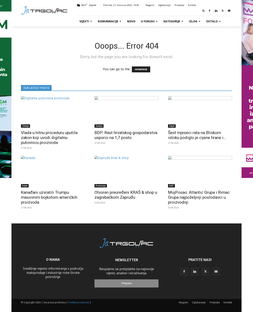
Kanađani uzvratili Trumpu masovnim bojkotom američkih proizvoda (49, 197)
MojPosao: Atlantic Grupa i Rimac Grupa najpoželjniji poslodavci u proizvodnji (199, 197)
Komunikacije (108, 21)
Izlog (193, 21)
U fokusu (148, 21)
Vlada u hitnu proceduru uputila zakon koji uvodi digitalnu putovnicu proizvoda (49, 137)
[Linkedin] (216, 10)
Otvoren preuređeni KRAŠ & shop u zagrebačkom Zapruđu (125, 195)
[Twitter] (223, 10)
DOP (171, 185)
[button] (204, 10)
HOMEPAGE (141, 69)
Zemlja (25, 126)
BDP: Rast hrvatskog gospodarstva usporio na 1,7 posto (125, 135)
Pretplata (179, 5)
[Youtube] (229, 10)
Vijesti (84, 21)
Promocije (101, 185)
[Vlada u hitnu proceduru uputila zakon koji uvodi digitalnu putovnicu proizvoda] (53, 112)
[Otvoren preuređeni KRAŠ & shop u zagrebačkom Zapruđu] (126, 171)
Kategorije (171, 21)
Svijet (172, 126)
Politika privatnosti (78, 302)
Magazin (150, 5)
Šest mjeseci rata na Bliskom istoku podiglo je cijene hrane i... (197, 135)
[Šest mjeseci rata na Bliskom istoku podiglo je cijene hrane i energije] (200, 112)
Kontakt (192, 5)
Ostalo (212, 21)
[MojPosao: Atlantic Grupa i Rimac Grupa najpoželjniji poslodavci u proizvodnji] (200, 171)
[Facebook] (209, 10)
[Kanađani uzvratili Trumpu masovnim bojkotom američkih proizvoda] (53, 171)
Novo (131, 21)
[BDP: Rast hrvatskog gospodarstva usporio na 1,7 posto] (126, 112)
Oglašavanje (164, 5)
